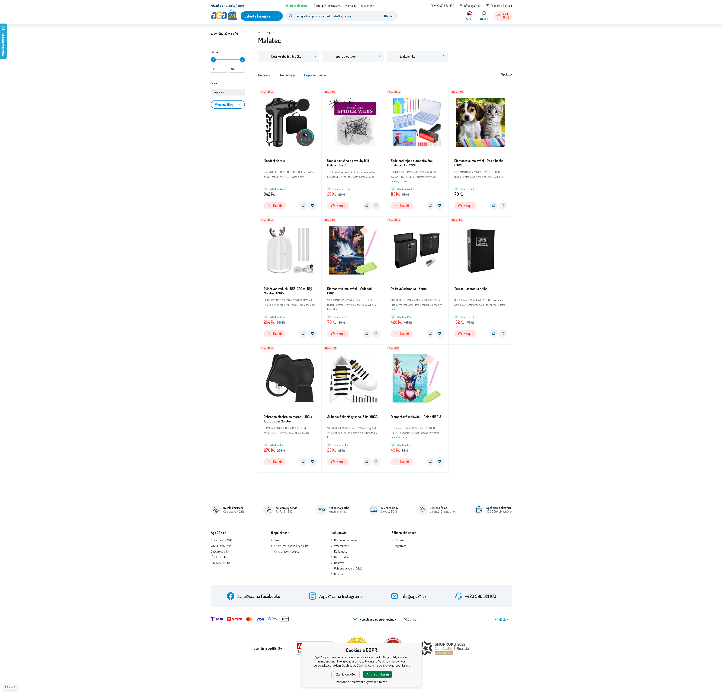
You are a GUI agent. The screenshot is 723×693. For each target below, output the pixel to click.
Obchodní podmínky (346, 540)
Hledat (388, 16)
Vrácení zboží (341, 546)
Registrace (400, 546)
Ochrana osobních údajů (348, 568)
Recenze (339, 574)
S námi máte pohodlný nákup (291, 546)
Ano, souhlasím (377, 674)
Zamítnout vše (345, 674)
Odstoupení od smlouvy (327, 6)
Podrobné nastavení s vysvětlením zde (361, 682)
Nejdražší (264, 74)
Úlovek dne (367, 6)
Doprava (339, 563)
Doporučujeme (315, 74)
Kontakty (351, 6)
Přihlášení (400, 540)
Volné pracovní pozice (286, 551)
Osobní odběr (341, 557)
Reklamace (340, 551)
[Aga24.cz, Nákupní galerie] (259, 33)
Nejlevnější (287, 74)
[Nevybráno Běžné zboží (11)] (228, 92)
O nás (277, 540)
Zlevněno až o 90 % (224, 33)
